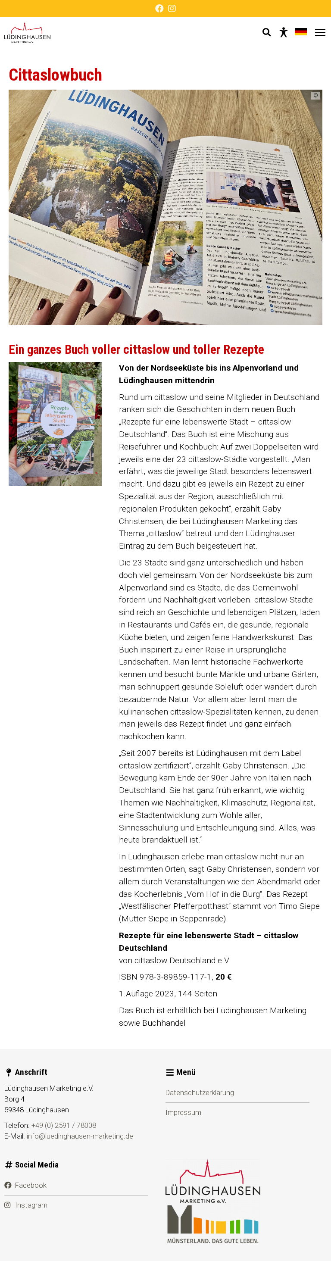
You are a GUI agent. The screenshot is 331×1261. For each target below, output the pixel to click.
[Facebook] (159, 8)
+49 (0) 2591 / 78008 (63, 1125)
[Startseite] (27, 32)
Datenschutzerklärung (200, 1092)
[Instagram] (172, 8)
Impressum (183, 1112)
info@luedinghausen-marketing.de (80, 1136)
